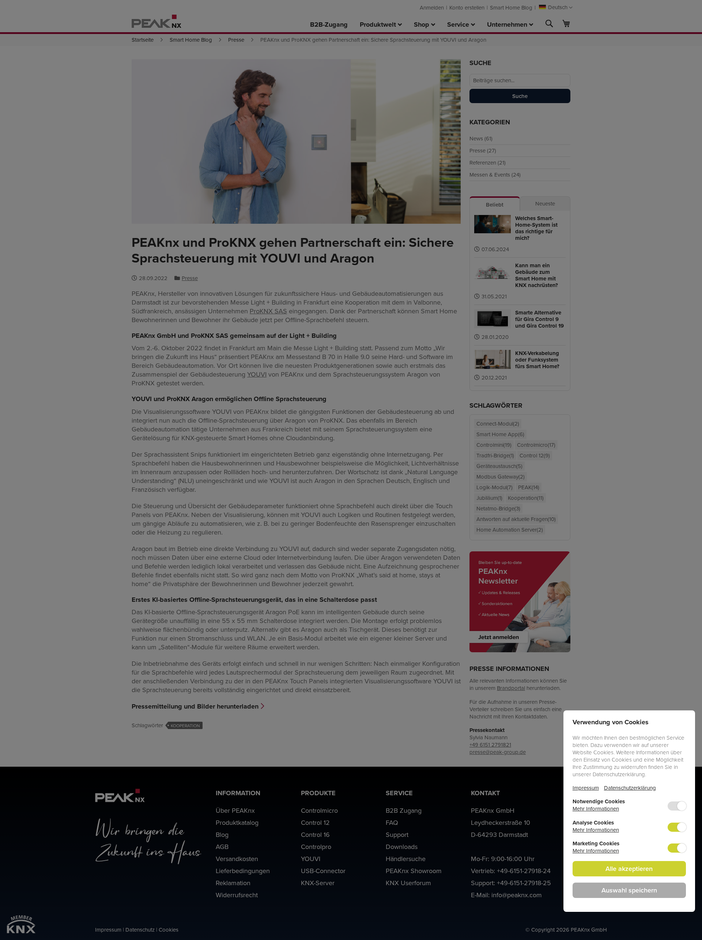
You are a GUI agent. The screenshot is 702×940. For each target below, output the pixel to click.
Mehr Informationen (596, 808)
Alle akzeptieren (629, 868)
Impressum (586, 788)
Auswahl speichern (629, 890)
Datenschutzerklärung (630, 788)
